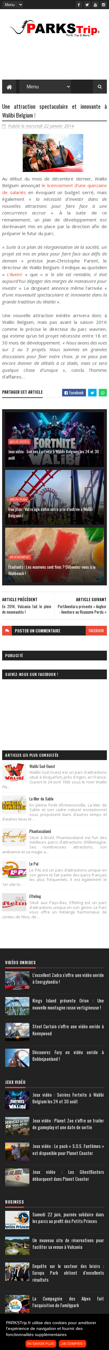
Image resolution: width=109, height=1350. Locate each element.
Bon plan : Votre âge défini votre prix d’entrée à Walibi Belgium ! (50, 512)
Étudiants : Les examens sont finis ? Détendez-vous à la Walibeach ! (51, 570)
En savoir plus (40, 1344)
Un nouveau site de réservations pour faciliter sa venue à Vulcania (68, 1243)
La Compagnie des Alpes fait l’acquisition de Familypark (68, 1302)
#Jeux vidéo (19, 442)
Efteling (35, 896)
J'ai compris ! (72, 1344)
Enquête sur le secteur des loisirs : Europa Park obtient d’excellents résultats (68, 1273)
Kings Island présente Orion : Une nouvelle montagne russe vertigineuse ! (68, 1004)
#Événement (20, 557)
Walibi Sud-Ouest (42, 766)
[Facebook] (79, 4)
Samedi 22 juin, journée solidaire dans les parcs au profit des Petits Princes (68, 1218)
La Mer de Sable (41, 799)
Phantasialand (40, 831)
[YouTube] (95, 4)
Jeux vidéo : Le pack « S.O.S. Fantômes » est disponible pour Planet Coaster (68, 1149)
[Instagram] (103, 4)
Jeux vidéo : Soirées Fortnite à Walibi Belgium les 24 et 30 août (53, 454)
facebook (96, 630)
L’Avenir (14, 274)
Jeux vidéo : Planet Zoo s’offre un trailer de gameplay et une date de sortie (68, 1124)
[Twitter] (87, 4)
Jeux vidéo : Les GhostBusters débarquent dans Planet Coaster (68, 1175)
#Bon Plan (18, 499)
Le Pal (33, 864)
